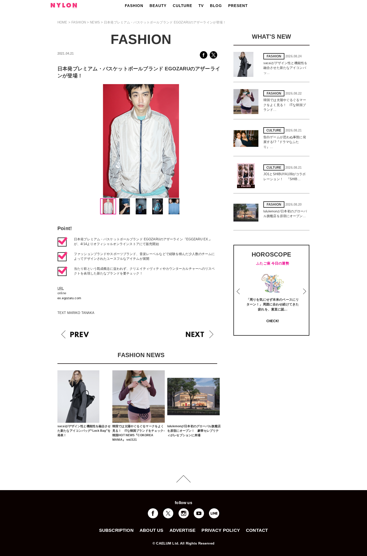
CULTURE (182, 5)
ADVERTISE (183, 530)
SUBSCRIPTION (116, 530)
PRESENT (238, 5)
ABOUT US (151, 530)
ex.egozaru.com (69, 298)
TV (201, 5)
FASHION (134, 5)
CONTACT (257, 530)
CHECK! (272, 321)
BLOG (216, 5)
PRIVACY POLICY (220, 530)
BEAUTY (158, 5)
